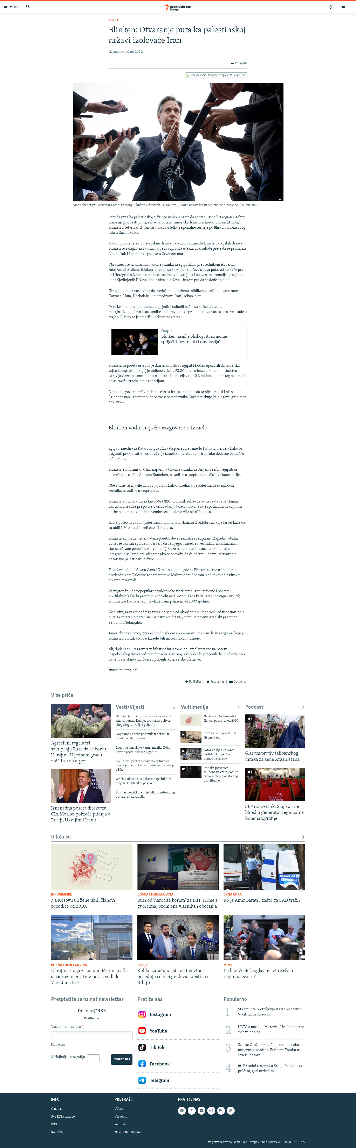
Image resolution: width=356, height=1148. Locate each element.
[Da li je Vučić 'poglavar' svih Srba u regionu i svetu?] (264, 937)
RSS (54, 1124)
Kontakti (57, 1132)
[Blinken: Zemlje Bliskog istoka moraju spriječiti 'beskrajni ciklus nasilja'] (134, 342)
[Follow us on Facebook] (182, 1111)
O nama (56, 1109)
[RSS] (221, 1111)
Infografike (61, 895)
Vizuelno (121, 1117)
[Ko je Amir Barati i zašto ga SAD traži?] (264, 867)
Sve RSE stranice (63, 1117)
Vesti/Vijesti (130, 707)
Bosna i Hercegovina (155, 895)
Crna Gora (233, 895)
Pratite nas (122, 1059)
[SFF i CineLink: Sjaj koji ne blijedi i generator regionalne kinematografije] (275, 784)
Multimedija (194, 707)
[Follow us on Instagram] (211, 1111)
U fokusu (61, 837)
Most (228, 965)
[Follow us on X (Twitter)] (192, 1111)
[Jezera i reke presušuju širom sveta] (190, 737)
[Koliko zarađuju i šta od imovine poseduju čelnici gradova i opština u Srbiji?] (178, 937)
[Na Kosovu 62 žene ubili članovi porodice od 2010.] (190, 720)
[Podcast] (330, 7)
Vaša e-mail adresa (67, 1027)
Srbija (142, 965)
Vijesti (114, 20)
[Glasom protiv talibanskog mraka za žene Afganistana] (275, 731)
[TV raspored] (231, 1111)
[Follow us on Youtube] (201, 1111)
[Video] (343, 7)
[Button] (239, 63)
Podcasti (255, 707)
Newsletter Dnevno (128, 1132)
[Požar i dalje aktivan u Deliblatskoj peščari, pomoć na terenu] (190, 754)
